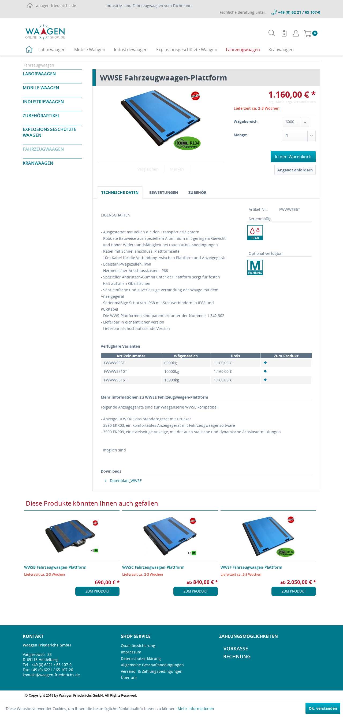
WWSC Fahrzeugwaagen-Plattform (153, 567)
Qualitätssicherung (138, 645)
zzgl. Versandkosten (301, 102)
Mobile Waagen (41, 88)
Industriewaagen (43, 102)
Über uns (129, 677)
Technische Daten (120, 192)
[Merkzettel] (284, 33)
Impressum (131, 652)
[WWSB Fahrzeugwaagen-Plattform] (72, 536)
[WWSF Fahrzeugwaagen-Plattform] (268, 536)
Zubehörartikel (41, 116)
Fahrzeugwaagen (43, 149)
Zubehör (197, 192)
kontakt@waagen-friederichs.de (51, 674)
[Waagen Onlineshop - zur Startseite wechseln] (45, 31)
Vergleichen (148, 169)
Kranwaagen (38, 163)
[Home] (29, 50)
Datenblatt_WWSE (125, 480)
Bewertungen (163, 192)
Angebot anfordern (295, 169)
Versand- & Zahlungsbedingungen (151, 671)
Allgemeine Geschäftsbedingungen (152, 664)
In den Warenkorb (293, 157)
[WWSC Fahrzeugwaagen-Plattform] (170, 536)
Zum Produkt (97, 591)
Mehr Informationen (196, 708)
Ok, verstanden (323, 708)
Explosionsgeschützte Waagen (49, 132)
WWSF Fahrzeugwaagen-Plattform (251, 567)
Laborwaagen (39, 74)
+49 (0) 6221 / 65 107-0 (51, 664)
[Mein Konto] (296, 33)
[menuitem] (272, 33)
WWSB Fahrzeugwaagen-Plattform (55, 567)
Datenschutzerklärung (141, 658)
